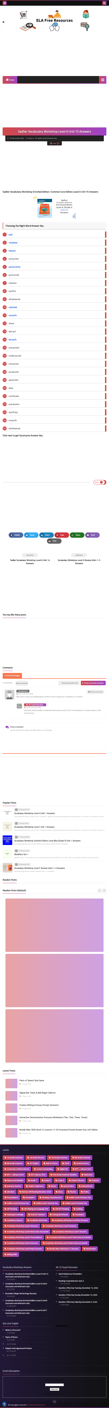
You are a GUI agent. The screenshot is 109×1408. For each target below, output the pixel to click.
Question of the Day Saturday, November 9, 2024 (77, 1302)
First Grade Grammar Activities (65, 1174)
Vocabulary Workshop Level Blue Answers (71, 1220)
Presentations (12, 1197)
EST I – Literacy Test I (83, 1169)
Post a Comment (97, 691)
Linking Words (86, 1186)
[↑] (54, 1402)
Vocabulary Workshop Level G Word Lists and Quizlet (66, 1243)
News (60, 1191)
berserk (12, 339)
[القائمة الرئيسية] (102, 79)
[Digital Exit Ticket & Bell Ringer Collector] (11, 1096)
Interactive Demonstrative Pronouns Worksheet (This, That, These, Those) (53, 1117)
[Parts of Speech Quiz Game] (11, 1083)
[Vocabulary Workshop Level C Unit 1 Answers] (7, 826)
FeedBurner (59, 1393)
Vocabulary (79, 1214)
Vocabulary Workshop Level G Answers (22, 1243)
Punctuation (30, 1197)
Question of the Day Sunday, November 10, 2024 (77, 1295)
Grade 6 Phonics (77, 1180)
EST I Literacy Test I (38, 1174)
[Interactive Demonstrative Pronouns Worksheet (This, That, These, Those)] (11, 1120)
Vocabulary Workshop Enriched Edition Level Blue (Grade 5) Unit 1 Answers (47, 841)
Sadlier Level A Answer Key (47, 138)
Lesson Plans (68, 1186)
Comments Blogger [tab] (12, 675)
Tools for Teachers (38, 1214)
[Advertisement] (54, 53)
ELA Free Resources (37, 1404)
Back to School (51, 1163)
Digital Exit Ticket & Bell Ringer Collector (37, 1093)
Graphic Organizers (36, 1186)
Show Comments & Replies (94, 682)
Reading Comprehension (52, 1197)
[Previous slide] (100, 891)
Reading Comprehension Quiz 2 (71, 1281)
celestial (13, 307)
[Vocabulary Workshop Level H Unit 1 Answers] (7, 813)
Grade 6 (61, 1180)
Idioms (53, 1186)
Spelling (79, 1209)
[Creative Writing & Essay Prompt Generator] (11, 1108)
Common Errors (82, 1163)
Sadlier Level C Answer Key (47, 1203)
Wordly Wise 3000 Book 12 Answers (64, 1248)
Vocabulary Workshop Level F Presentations (24, 1237)
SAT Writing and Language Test (36, 1209)
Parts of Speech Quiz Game (31, 1080)
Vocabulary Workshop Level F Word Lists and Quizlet (70, 1237)
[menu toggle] (5, 3)
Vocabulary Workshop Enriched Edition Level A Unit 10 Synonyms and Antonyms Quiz (26, 1275)
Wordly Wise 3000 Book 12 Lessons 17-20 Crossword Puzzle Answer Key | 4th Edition (58, 1130)
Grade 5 (47, 1180)
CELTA (67, 1163)
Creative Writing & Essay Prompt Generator (39, 1105)
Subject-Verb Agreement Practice (18, 1348)
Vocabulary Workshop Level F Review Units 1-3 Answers (39, 868)
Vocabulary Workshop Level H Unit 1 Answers (34, 813)
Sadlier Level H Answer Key (76, 1203)
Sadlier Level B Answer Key (18, 1203)
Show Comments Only (70, 682)
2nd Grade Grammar (59, 1157)
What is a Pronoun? (13, 1330)
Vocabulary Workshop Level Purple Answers (24, 1248)
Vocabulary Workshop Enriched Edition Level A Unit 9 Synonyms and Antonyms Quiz (26, 1285)
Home (11, 80)
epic (11, 234)
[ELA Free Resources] (54, 20)
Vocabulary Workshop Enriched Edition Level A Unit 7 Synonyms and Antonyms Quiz (26, 1311)
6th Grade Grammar (14, 1163)
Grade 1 (34, 1180)
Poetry (86, 1191)
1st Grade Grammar (14, 1157)
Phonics (73, 1191)
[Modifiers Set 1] (7, 854)
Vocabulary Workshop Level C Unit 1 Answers (34, 827)
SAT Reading (12, 1209)
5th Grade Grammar (82, 1157)
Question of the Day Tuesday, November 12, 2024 (78, 1288)
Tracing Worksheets (60, 1214)
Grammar (95, 1180)
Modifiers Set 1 (21, 854)
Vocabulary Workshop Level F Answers (71, 1231)
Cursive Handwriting (44, 1169)
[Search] (104, 3)
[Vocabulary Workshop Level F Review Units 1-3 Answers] (7, 867)
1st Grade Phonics (37, 1157)
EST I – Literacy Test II (15, 1174)
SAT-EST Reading (62, 1209)
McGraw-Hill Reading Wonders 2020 (36, 1191)
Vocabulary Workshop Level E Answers (60, 1226)
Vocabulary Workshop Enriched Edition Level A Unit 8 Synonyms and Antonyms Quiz (26, 1302)
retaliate (13, 242)
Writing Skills (12, 1254)
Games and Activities (15, 1180)
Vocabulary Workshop (38, 1220)
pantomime (14, 267)
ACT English (34, 1163)
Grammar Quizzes (14, 1186)
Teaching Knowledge (15, 1214)
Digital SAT (64, 1169)
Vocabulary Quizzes (15, 1220)
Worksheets (91, 1248)
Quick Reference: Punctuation (70, 1274)
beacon (12, 250)
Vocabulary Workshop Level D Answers (22, 1226)
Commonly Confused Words (18, 1169)
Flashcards (88, 1174)
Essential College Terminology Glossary (21, 1293)
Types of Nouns (11, 1337)
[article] (79, 559)
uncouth (13, 315)
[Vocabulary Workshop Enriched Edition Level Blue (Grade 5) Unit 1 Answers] (7, 840)
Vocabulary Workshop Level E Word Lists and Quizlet (28, 1231)
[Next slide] (104, 891)
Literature (10, 1191)
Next (97, 482)
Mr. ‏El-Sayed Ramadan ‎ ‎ (35, 704)
